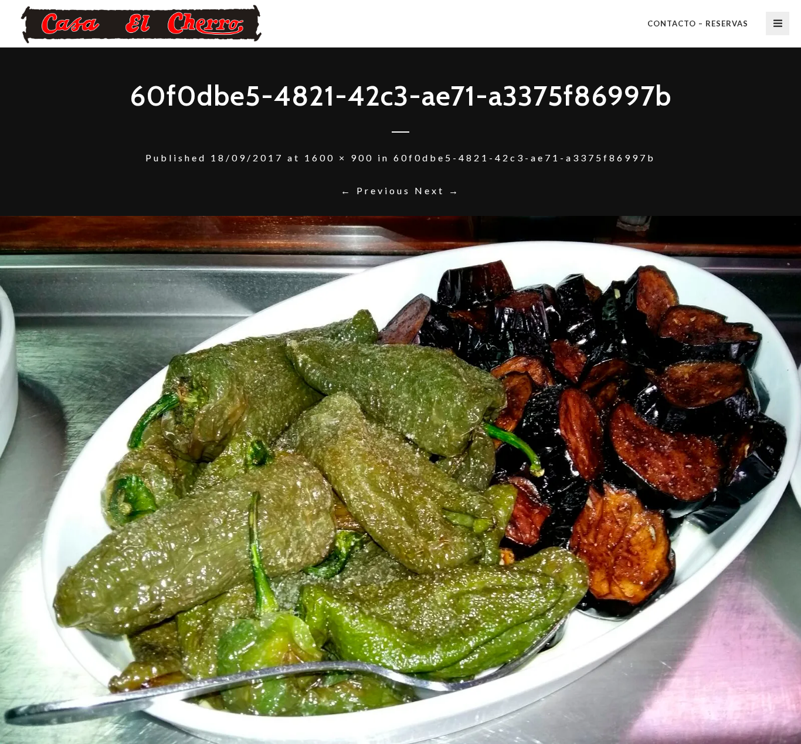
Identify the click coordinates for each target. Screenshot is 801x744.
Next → (437, 190)
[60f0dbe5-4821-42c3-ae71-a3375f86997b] (400, 480)
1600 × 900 (339, 157)
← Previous (375, 190)
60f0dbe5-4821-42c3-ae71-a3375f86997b (524, 157)
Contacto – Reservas (697, 23)
